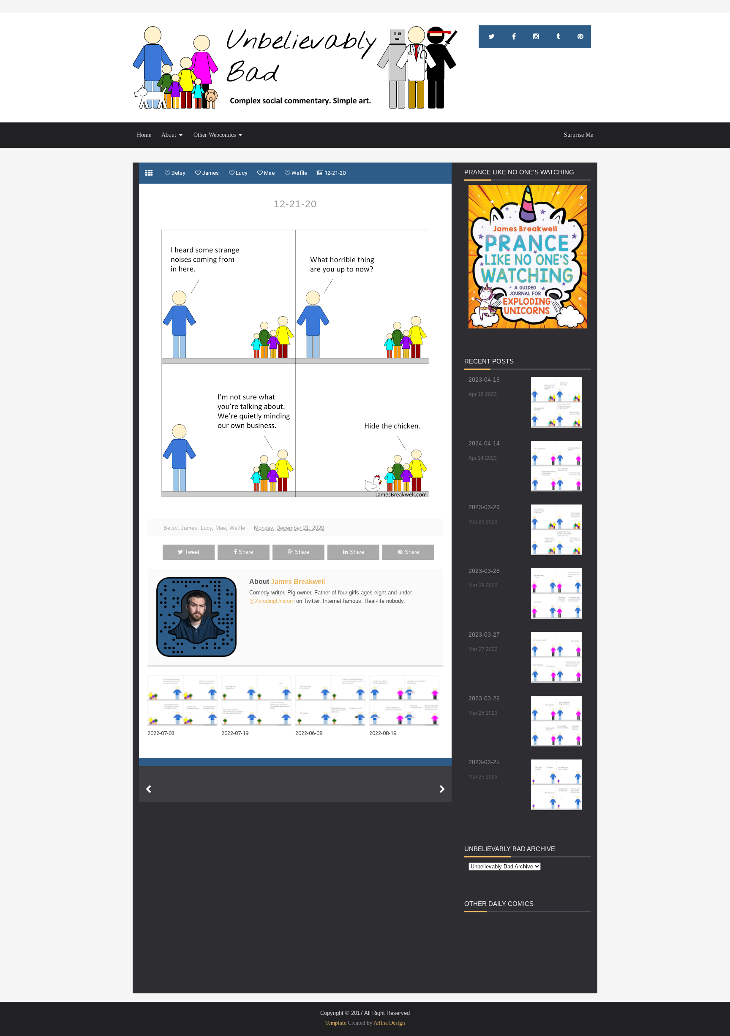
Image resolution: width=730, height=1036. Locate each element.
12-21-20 (295, 203)
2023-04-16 (484, 379)
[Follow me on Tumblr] (558, 36)
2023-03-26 (484, 698)
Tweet (192, 552)
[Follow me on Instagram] (536, 36)
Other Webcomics (214, 135)
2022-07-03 (160, 733)
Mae (220, 528)
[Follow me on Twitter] (491, 36)
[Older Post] (442, 789)
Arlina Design (389, 1023)
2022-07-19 (234, 733)
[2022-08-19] (406, 700)
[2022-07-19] (258, 700)
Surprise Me (578, 135)
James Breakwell (298, 581)
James (189, 528)
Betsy (170, 528)
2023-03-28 (484, 570)
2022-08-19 (382, 733)
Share (246, 552)
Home (144, 135)
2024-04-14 (484, 443)
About (168, 135)
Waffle (237, 528)
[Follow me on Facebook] (513, 36)
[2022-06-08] (332, 700)
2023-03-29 (484, 507)
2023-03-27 (484, 634)
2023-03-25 (484, 762)
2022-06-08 (308, 733)
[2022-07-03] (184, 700)
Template (335, 1023)
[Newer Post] (148, 789)
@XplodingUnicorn (271, 601)
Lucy (206, 528)
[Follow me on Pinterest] (580, 36)
